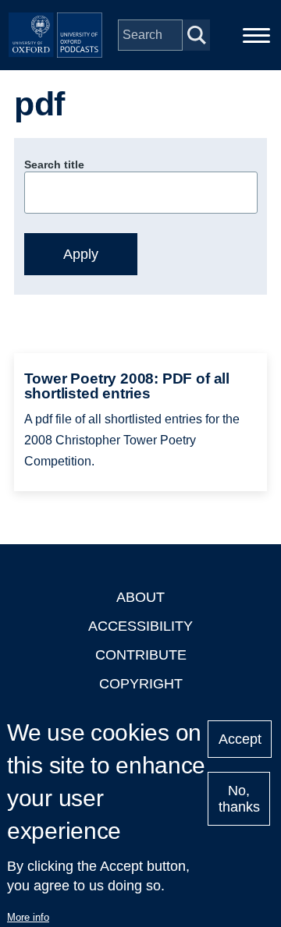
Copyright (141, 684)
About (140, 597)
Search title (54, 164)
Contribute (141, 655)
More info (28, 917)
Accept (240, 739)
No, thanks (239, 799)
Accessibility (140, 626)
